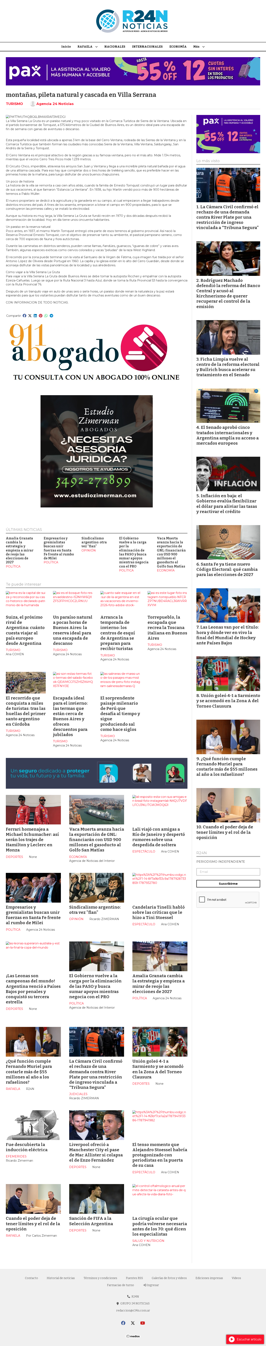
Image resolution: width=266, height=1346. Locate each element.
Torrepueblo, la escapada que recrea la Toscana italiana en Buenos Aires (167, 628)
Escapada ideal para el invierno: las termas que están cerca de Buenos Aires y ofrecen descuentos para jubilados (70, 716)
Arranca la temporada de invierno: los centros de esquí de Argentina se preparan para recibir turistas (117, 633)
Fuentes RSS (134, 1278)
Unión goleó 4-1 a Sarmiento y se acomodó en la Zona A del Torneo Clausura (157, 1069)
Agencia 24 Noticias (55, 104)
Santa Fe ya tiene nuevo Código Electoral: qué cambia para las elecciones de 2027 (227, 569)
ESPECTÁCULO (143, 851)
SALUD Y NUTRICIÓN (148, 1241)
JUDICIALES (78, 1094)
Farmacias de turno (120, 1285)
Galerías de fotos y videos (169, 1278)
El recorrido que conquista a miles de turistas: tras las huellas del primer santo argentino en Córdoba (26, 711)
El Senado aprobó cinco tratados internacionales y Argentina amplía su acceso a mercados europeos (227, 435)
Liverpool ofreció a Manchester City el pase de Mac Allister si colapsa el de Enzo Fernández (96, 1152)
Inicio (66, 46)
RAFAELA (85, 46)
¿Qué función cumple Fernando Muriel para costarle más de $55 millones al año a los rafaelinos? (29, 1072)
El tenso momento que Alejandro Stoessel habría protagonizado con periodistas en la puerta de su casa (159, 1155)
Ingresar (152, 1285)
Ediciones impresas (209, 1278)
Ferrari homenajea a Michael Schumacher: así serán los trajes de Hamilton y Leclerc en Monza (32, 840)
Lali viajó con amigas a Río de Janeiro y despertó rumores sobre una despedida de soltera (158, 837)
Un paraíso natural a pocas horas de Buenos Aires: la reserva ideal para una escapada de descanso (72, 630)
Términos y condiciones (100, 1278)
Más (196, 46)
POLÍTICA (13, 566)
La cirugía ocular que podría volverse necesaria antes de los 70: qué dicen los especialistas (159, 1226)
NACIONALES (114, 46)
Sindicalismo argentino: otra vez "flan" (94, 542)
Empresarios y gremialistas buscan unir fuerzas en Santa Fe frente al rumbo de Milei (59, 548)
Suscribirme (228, 884)
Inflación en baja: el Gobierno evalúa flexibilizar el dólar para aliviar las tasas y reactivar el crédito (226, 503)
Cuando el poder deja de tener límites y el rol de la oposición (33, 1223)
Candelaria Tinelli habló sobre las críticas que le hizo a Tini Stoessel (158, 912)
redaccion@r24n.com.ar (133, 1310)
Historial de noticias (61, 1278)
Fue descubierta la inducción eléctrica (27, 1147)
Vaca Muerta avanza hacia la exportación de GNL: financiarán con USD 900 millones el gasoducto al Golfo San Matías (171, 552)
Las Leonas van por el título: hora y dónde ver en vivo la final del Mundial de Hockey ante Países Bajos (227, 635)
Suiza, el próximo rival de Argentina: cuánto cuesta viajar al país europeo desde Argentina (25, 630)
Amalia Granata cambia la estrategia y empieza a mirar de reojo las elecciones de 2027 (19, 550)
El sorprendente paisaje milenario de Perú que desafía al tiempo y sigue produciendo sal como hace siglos (120, 714)
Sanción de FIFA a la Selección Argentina (91, 1221)
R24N (201, 853)
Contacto (31, 1278)
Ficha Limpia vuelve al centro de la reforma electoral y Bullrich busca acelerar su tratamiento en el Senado (228, 367)
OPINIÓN (88, 550)
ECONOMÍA (178, 46)
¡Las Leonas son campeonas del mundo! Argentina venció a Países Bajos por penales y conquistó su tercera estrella (33, 988)
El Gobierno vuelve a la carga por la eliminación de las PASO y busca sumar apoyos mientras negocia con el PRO (134, 552)
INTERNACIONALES (147, 46)
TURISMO (14, 104)
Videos (236, 1278)
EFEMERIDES (16, 1156)
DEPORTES (14, 857)
